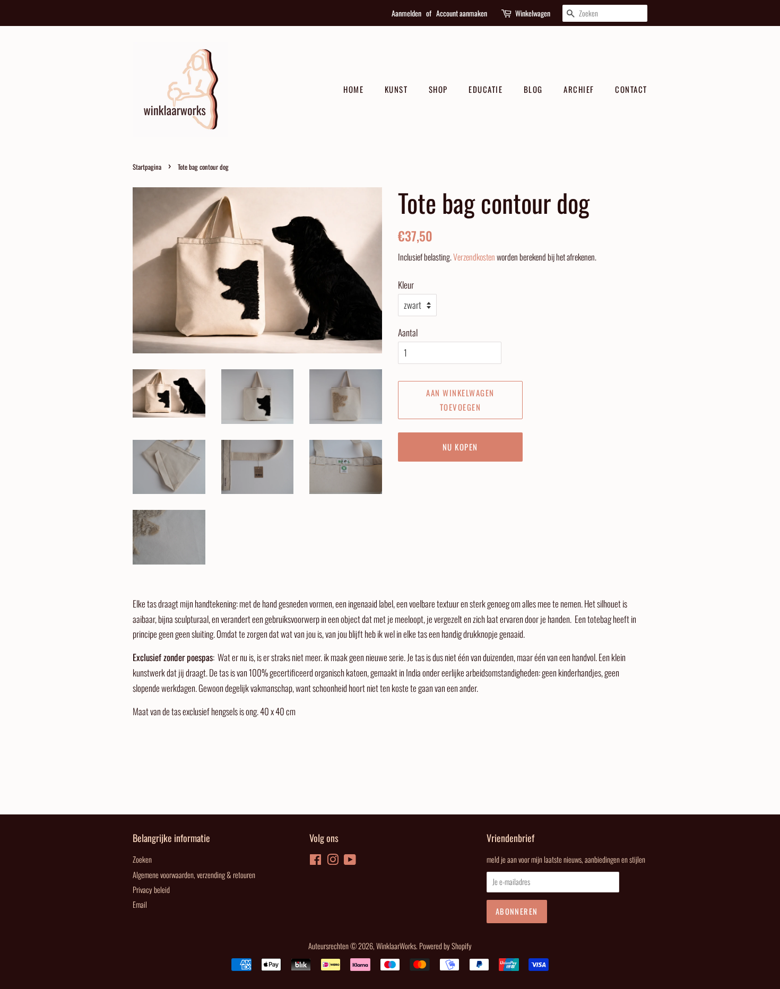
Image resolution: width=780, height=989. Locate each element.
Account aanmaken (461, 13)
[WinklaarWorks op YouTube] (350, 860)
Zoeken (142, 859)
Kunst (396, 89)
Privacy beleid (151, 889)
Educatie (485, 89)
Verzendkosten (474, 256)
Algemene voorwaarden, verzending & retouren (194, 874)
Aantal (408, 332)
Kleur (406, 284)
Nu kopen (460, 447)
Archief (579, 89)
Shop (438, 89)
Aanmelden (406, 13)
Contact (631, 89)
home (353, 89)
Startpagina (147, 167)
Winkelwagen (532, 13)
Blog (533, 89)
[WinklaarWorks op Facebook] (315, 860)
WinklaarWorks (396, 945)
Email (140, 904)
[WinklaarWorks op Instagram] (333, 860)
